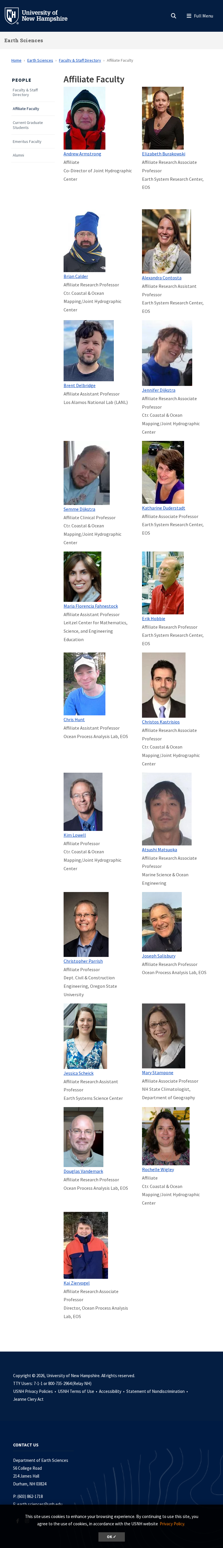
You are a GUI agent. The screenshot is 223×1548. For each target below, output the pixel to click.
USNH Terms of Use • (78, 1391)
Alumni (18, 155)
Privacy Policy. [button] (172, 1523)
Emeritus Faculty (27, 141)
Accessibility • (112, 1391)
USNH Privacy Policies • (35, 1391)
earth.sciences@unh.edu (39, 1504)
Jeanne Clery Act (28, 1399)
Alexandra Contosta (161, 278)
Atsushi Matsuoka (159, 849)
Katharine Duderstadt (163, 508)
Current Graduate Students (28, 125)
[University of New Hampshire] (40, 15)
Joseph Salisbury (158, 956)
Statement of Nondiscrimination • (157, 1391)
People (21, 80)
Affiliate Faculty (26, 108)
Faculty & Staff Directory (80, 60)
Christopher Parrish (83, 961)
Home (16, 60)
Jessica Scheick (78, 1073)
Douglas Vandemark (83, 1171)
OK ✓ (111, 1536)
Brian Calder (76, 276)
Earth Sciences (23, 40)
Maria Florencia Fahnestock (91, 606)
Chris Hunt (74, 719)
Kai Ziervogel (77, 1283)
